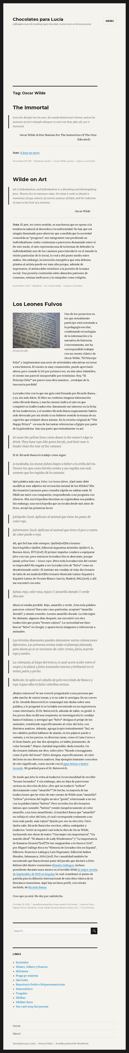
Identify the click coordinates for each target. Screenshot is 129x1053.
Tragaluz (21, 993)
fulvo (91, 904)
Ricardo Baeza (37, 887)
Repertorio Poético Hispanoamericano (40, 984)
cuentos (84, 904)
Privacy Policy (45, 1043)
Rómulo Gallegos (63, 865)
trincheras (72, 904)
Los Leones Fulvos (37, 304)
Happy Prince (20, 907)
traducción (72, 907)
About (17, 1033)
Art (45, 285)
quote (70, 161)
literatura (38, 161)
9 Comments (87, 907)
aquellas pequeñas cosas (45, 904)
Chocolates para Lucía (38, 19)
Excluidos (22, 962)
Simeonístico (24, 988)
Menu (110, 21)
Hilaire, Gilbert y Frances (32, 966)
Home (16, 1025)
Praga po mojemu (27, 975)
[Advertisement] (65, 62)
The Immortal (31, 107)
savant (47, 161)
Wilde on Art (30, 179)
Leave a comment (85, 161)
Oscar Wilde (60, 161)
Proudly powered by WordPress (72, 1043)
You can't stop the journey (32, 1006)
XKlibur (21, 997)
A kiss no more (29, 152)
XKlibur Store (24, 1002)
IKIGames (22, 971)
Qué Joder (22, 980)
